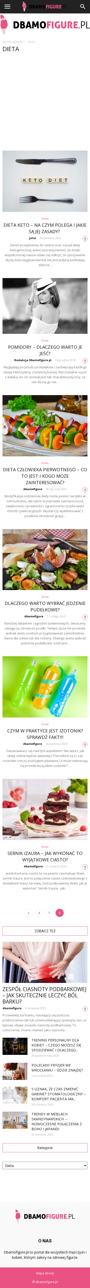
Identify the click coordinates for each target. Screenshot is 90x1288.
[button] (83, 6)
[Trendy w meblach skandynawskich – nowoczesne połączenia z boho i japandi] (15, 1120)
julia (32, 238)
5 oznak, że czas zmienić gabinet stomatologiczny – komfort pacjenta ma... (59, 1094)
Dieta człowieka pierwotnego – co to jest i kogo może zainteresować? (45, 476)
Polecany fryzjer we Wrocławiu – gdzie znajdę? (57, 1067)
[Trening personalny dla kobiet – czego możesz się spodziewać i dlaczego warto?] (15, 1046)
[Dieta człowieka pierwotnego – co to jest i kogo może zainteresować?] (45, 425)
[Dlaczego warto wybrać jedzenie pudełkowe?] (45, 559)
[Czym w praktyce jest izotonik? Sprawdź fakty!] (45, 687)
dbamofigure (32, 489)
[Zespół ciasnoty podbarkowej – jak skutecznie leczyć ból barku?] (45, 962)
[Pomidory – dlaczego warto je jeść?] (45, 306)
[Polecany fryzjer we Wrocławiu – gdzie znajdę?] (15, 1071)
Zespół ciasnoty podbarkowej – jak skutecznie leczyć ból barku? (44, 995)
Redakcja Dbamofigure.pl (33, 360)
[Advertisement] (45, 103)
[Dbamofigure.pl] (45, 25)
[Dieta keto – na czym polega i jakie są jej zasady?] (45, 181)
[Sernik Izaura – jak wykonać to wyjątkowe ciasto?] (45, 809)
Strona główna (12, 42)
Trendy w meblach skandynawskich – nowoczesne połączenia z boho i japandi (57, 1121)
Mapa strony (45, 1273)
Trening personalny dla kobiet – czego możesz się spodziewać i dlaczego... (56, 1045)
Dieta (45, 218)
